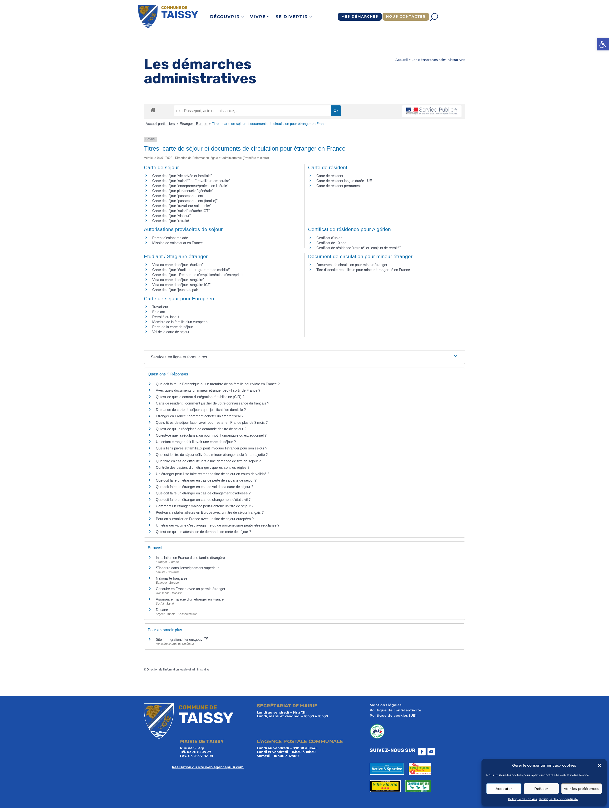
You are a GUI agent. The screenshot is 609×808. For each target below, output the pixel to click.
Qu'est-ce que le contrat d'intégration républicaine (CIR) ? (200, 397)
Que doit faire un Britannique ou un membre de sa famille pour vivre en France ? (218, 384)
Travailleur (160, 307)
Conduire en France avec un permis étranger (190, 589)
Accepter (504, 788)
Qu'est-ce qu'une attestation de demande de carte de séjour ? (203, 532)
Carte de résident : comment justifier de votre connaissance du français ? (212, 403)
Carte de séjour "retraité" (171, 221)
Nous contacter (406, 16)
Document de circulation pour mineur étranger (351, 265)
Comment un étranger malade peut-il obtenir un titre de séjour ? (204, 506)
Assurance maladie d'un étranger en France (190, 599)
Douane (162, 610)
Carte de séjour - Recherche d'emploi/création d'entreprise (197, 275)
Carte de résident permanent (338, 186)
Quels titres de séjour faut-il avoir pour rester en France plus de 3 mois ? (212, 422)
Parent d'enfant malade (170, 238)
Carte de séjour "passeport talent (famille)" (184, 201)
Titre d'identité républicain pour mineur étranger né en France (363, 270)
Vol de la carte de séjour (170, 332)
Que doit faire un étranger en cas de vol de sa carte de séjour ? (204, 487)
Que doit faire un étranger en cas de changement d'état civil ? (203, 500)
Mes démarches (359, 16)
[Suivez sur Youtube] (431, 751)
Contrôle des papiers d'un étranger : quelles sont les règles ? (202, 467)
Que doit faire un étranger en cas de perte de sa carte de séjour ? (206, 480)
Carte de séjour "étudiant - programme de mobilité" (191, 270)
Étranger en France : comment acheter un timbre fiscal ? (199, 416)
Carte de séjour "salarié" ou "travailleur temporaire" (191, 181)
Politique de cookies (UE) (393, 716)
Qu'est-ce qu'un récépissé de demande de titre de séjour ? (201, 429)
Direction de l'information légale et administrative (178, 669)
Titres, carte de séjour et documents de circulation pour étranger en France (269, 124)
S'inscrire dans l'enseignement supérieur (187, 568)
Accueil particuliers (161, 124)
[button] (603, 44)
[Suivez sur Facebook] (422, 751)
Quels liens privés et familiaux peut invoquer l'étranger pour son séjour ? (211, 448)
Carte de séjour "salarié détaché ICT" (181, 211)
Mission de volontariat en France (177, 243)
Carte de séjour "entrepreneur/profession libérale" (190, 186)
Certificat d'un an (329, 238)
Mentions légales (386, 705)
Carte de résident (329, 176)
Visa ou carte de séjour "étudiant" (177, 265)
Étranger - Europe (194, 124)
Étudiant (158, 312)
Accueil (401, 60)
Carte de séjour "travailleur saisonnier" (181, 206)
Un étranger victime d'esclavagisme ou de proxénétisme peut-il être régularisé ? (217, 525)
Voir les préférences (581, 788)
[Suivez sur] (441, 751)
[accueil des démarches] (152, 109)
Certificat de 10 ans (331, 243)
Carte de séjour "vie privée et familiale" (182, 176)
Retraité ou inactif (165, 317)
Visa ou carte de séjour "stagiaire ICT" (181, 285)
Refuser (541, 788)
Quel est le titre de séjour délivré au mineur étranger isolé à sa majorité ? (212, 455)
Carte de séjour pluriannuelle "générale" (182, 191)
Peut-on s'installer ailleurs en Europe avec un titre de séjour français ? (210, 512)
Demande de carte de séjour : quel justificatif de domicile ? (201, 410)
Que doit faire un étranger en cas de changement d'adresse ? (203, 493)
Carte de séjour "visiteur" (171, 216)
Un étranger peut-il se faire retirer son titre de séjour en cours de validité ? (212, 474)
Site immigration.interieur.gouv (179, 639)
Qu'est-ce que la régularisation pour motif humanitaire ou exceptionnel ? (211, 435)
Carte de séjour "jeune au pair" (175, 290)
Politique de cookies (522, 799)
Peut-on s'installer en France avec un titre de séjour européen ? (205, 519)
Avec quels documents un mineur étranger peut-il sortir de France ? (208, 390)
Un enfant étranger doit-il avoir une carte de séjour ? (196, 442)
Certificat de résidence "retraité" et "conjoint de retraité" (358, 248)
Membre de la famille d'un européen (179, 322)
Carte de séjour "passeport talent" (178, 196)
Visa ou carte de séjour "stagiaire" (178, 280)
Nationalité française (171, 578)
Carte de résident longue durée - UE (344, 181)
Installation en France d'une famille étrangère (190, 558)
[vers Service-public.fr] (432, 111)
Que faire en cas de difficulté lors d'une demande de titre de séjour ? (208, 461)
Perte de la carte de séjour (172, 327)
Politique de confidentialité (558, 799)
